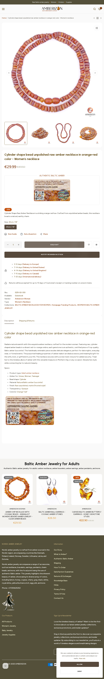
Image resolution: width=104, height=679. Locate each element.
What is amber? (60, 554)
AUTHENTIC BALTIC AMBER (52, 175)
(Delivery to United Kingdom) (30, 270)
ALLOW (79, 664)
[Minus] (8, 244)
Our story (58, 550)
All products (7, 622)
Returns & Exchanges (62, 576)
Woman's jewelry (9, 626)
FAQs (56, 585)
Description (9, 321)
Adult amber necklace (30, 373)
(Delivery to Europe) (26, 264)
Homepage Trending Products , (64, 305)
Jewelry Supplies (8, 635)
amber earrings (72, 468)
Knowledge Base (60, 581)
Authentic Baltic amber (63, 559)
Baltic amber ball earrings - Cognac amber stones (52, 513)
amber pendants (85, 468)
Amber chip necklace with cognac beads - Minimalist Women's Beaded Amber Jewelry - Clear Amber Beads (17, 515)
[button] (95, 72)
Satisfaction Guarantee (63, 572)
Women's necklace (22, 302)
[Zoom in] (97, 28)
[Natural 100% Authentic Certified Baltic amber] (29, 411)
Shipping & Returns (26, 321)
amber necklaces (45, 468)
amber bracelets (58, 468)
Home (4, 18)
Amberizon (52, 509)
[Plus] (18, 244)
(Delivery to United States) (29, 267)
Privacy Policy (59, 589)
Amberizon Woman (22, 299)
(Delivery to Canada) (26, 274)
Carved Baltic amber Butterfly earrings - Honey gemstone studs (86, 514)
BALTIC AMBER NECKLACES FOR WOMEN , (33, 305)
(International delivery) (27, 277)
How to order (60, 567)
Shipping (57, 563)
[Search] (94, 9)
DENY (79, 671)
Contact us (58, 598)
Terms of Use (59, 594)
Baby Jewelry (7, 630)
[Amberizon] (52, 8)
